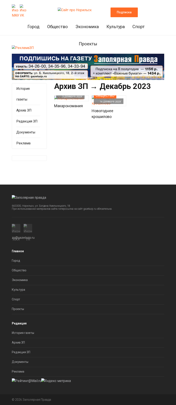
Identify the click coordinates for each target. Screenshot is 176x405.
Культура (115, 26)
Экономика (87, 26)
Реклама (23, 143)
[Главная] (75, 9)
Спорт (138, 26)
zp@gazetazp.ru (23, 237)
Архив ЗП (71, 86)
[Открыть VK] (23, 11)
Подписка (124, 12)
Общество (57, 26)
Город (33, 26)
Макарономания (68, 106)
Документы (25, 132)
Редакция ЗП (27, 121)
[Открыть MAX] (15, 11)
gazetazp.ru (89, 208)
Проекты (88, 43)
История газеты (23, 333)
